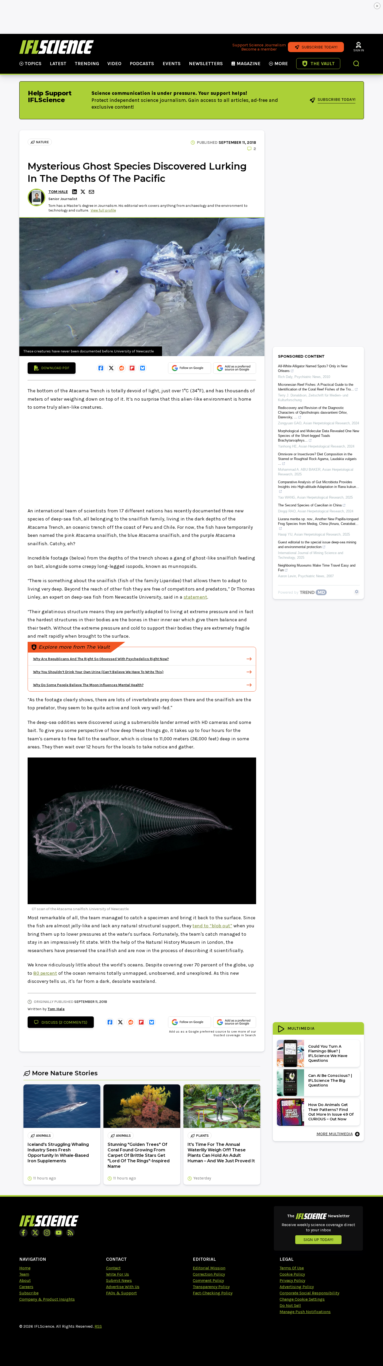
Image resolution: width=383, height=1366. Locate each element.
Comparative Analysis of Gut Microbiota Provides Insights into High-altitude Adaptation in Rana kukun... (318, 484)
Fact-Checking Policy (212, 1292)
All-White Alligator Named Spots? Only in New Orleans (312, 368)
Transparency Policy (211, 1286)
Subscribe (29, 1292)
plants (202, 1136)
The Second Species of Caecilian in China (310, 505)
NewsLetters (206, 63)
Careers (26, 1286)
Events (172, 63)
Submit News (119, 1280)
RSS (98, 1326)
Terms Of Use (292, 1267)
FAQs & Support (121, 1292)
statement (195, 597)
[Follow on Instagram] (47, 1232)
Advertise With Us (122, 1286)
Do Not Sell (290, 1305)
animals (43, 1136)
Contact (113, 1267)
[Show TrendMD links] (357, 591)
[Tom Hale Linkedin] (75, 191)
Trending (87, 63)
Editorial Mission (209, 1267)
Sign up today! (318, 1239)
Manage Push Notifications (305, 1311)
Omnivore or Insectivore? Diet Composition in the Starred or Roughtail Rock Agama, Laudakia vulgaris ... (317, 458)
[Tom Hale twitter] (84, 192)
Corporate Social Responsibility (309, 1292)
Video (114, 63)
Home (24, 1267)
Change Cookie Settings (302, 1299)
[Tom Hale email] (92, 192)
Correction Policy (209, 1274)
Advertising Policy (297, 1286)
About (25, 1280)
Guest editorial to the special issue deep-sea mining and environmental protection (317, 544)
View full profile (103, 210)
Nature (42, 142)
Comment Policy (208, 1280)
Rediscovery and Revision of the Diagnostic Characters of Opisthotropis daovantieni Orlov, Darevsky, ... (313, 412)
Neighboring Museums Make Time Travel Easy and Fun (316, 567)
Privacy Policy (292, 1280)
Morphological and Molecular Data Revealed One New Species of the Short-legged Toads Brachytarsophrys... (318, 435)
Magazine (249, 63)
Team (24, 1274)
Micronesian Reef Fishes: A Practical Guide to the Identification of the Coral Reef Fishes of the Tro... (316, 387)
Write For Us (117, 1274)
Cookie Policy (292, 1274)
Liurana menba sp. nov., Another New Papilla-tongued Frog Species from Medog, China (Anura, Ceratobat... (318, 521)
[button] (356, 64)
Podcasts (142, 63)
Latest (58, 63)
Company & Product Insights (47, 1299)
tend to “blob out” (212, 926)
